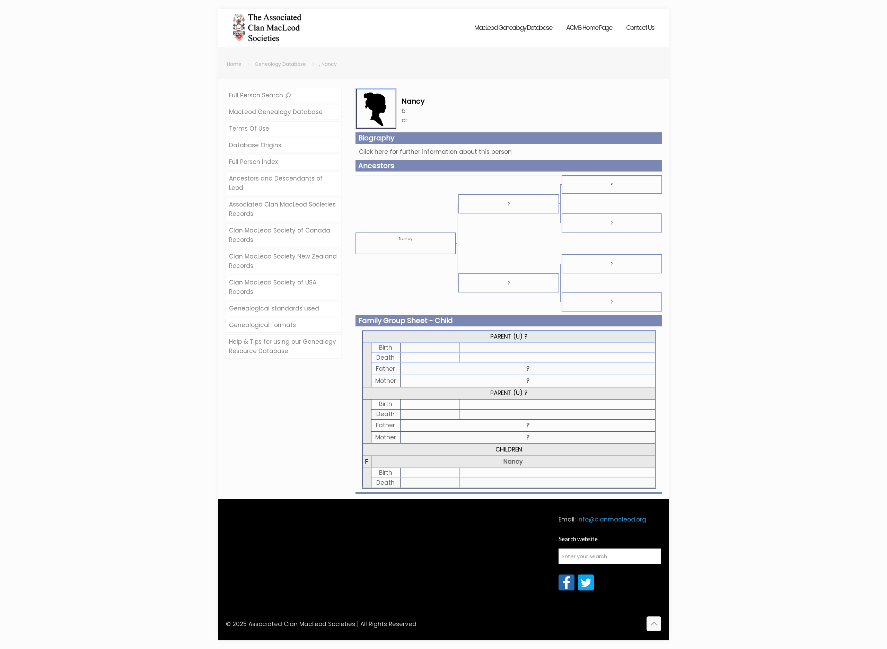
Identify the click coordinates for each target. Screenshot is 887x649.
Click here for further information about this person (435, 152)
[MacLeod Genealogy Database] (267, 24)
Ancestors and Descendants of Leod (276, 183)
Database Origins (255, 145)
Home (234, 64)
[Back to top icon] (654, 623)
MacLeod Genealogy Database (276, 112)
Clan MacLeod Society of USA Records (272, 287)
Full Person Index (253, 162)
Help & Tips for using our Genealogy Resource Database (282, 346)
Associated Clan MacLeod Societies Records (282, 209)
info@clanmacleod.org (611, 519)
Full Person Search (257, 95)
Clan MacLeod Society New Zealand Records (283, 261)
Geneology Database (280, 64)
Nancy (513, 461)
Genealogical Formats (262, 325)
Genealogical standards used (274, 308)
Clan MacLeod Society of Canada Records (279, 235)
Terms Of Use (249, 128)
